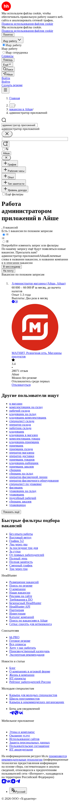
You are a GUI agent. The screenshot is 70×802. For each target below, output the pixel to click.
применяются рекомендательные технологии (34, 757)
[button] (6, 78)
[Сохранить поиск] (5, 144)
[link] (8, 69)
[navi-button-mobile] (5, 90)
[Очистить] (7, 134)
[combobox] (20, 125)
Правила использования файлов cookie (27, 30)
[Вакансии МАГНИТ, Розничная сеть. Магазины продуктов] (39, 327)
